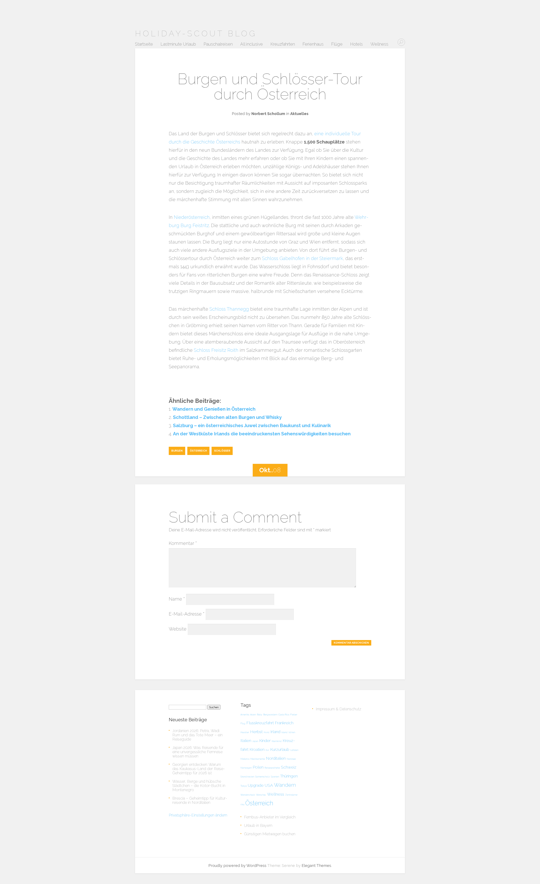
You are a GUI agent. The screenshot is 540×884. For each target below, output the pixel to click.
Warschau (261, 794)
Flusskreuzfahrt (260, 722)
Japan (255, 741)
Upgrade (256, 785)
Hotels (356, 44)
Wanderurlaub (247, 794)
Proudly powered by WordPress (237, 865)
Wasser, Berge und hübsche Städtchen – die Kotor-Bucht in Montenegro (198, 785)
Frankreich (284, 722)
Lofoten (294, 750)
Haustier (244, 732)
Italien (245, 740)
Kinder (265, 740)
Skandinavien (247, 776)
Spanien (275, 776)
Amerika (244, 714)
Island (284, 732)
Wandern (285, 785)
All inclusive (251, 44)
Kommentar (183, 543)
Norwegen (246, 767)
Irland (275, 731)
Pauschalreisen (218, 44)
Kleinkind (277, 741)
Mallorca (244, 759)
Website (177, 629)
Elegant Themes (316, 865)
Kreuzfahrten (282, 44)
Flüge (337, 44)
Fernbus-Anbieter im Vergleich (270, 817)
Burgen (177, 450)
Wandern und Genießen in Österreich (213, 409)
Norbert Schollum (268, 113)
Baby (259, 714)
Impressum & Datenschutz (338, 709)
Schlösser (222, 450)
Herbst (256, 731)
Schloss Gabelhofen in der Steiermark (302, 258)
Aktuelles (299, 113)
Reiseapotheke (272, 767)
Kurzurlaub (279, 749)
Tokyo (243, 786)
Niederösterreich (192, 217)
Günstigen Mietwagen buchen (269, 834)
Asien (253, 714)
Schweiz (288, 767)
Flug (242, 723)
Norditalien (276, 758)
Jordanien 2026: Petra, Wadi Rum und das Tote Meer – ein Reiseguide (197, 734)
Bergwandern (270, 714)
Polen (258, 767)
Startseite (144, 44)
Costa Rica (283, 714)
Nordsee (291, 759)
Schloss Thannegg (229, 309)
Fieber (293, 714)
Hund (266, 732)
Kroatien (257, 749)
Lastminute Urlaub (178, 44)
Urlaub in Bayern (258, 825)
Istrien (292, 732)
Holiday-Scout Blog (196, 33)
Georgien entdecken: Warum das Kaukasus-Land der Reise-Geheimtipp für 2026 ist (198, 768)
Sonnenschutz (262, 776)
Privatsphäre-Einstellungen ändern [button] (198, 815)
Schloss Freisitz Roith (216, 350)
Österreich (198, 450)
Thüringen (289, 776)
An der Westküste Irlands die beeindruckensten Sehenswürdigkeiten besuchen (262, 433)
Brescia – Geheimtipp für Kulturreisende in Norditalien (199, 800)
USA (269, 785)
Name (177, 599)
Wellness (379, 44)
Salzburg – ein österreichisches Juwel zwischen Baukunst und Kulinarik (252, 425)
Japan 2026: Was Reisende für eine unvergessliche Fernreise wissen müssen (197, 751)
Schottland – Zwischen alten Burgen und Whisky (227, 417)
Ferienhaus (313, 44)
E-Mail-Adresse (186, 614)
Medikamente (257, 759)
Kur (267, 750)
